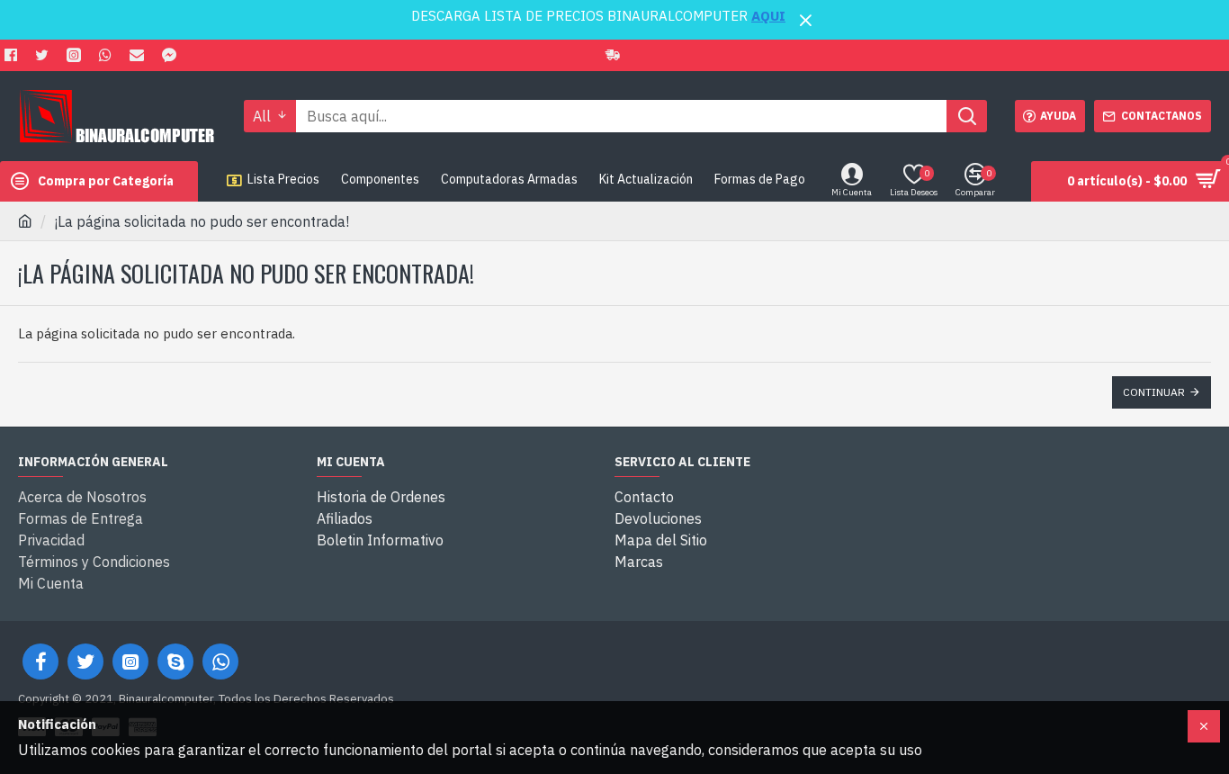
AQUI (768, 15)
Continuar (1154, 392)
